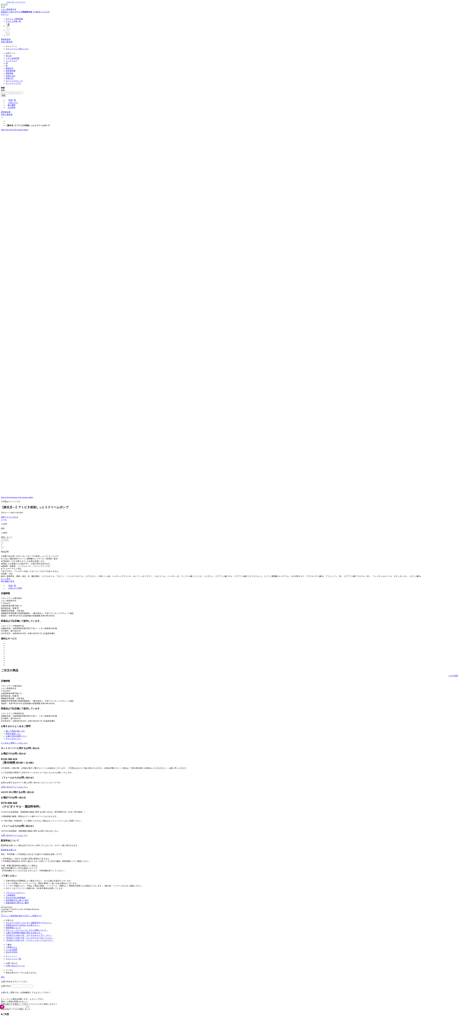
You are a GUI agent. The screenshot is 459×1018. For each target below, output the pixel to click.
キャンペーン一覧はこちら (17, 49)
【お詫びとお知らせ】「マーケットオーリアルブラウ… (30, 940)
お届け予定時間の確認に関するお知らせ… (24, 933)
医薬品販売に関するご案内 (17, 903)
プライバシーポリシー (15, 893)
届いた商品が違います (15, 731)
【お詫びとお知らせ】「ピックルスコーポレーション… (30, 938)
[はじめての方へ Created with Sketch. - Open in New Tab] (8, 26)
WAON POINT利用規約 (15, 898)
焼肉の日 (9, 68)
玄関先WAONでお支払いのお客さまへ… (23, 925)
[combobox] (12, 93)
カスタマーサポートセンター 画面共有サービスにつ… (29, 923)
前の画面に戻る (7, 581)
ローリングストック (14, 81)
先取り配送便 (6, 42)
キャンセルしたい (13, 739)
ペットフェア (11, 61)
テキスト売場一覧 (13, 21)
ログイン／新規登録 (14, 19)
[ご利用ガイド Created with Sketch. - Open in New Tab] (8, 31)
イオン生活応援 (12, 58)
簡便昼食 (9, 73)
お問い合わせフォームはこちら (14, 787)
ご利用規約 (10, 895)
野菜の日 (9, 78)
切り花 (8, 56)
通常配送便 (6, 39)
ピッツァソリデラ (13, 83)
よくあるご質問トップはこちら (14, 743)
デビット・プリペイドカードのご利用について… (27, 930)
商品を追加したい (13, 734)
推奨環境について (13, 928)
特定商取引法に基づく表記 (17, 900)
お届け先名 (6, 986)
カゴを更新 (453, 676)
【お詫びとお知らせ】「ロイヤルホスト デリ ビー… (29, 935)
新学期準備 (10, 71)
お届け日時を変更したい (16, 736)
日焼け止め (10, 76)
